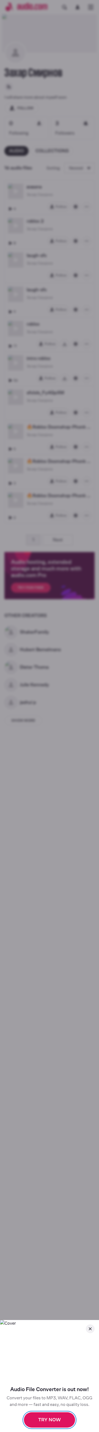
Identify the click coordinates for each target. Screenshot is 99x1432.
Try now (49, 1419)
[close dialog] (90, 1328)
